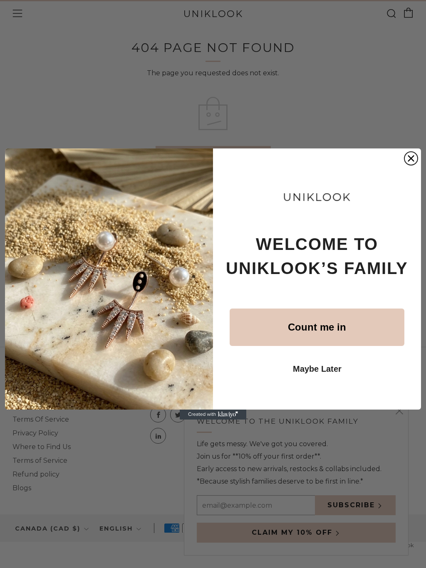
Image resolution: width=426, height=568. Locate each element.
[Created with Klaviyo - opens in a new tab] (213, 415)
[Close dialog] (411, 158)
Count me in (317, 327)
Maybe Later (317, 368)
